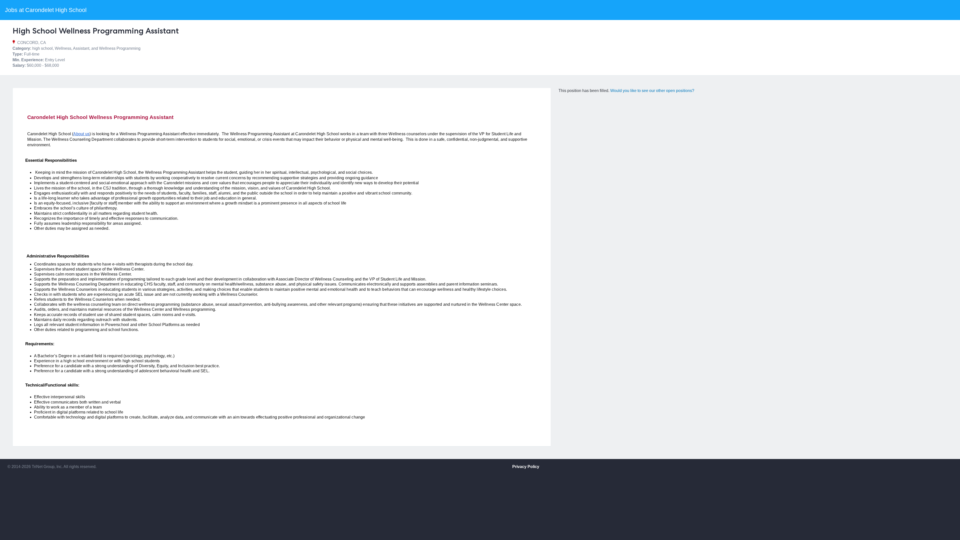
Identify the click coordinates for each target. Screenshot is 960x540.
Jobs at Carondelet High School (45, 10)
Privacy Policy (525, 466)
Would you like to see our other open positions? (652, 90)
